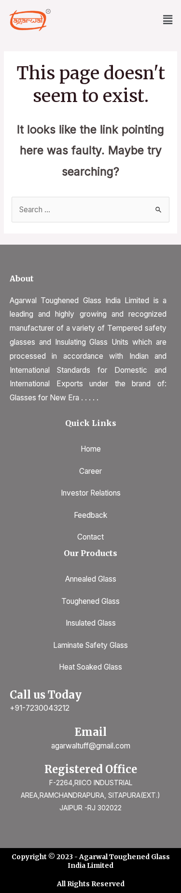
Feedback (90, 515)
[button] (168, 20)
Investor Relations (91, 493)
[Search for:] (90, 209)
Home (91, 449)
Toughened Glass (90, 601)
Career (90, 471)
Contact (90, 537)
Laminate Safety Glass (90, 645)
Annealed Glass (90, 579)
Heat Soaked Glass (90, 667)
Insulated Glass (91, 623)
